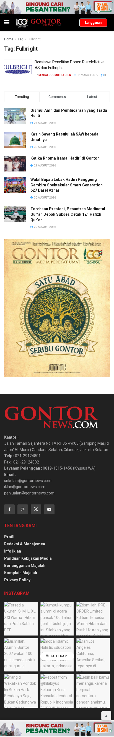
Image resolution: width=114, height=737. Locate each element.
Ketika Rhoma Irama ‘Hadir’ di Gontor (64, 158)
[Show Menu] (6, 22)
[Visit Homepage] (38, 22)
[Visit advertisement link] (57, 7)
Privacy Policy (17, 580)
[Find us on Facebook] (9, 509)
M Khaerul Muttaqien (54, 75)
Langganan (93, 23)
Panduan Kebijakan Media (28, 558)
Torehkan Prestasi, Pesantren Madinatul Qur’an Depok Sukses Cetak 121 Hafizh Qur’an (67, 214)
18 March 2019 (87, 75)
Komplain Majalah (20, 573)
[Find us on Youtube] (49, 509)
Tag (20, 39)
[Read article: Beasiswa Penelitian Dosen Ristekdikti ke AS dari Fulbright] (18, 69)
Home (8, 39)
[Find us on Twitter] (36, 509)
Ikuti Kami (59, 656)
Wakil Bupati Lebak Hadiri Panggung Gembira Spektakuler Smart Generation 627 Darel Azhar (66, 184)
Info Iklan (12, 551)
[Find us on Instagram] (22, 509)
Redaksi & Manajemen (24, 544)
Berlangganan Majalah (24, 565)
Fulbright (34, 39)
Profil (9, 537)
